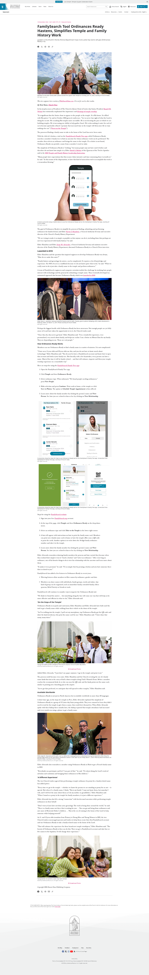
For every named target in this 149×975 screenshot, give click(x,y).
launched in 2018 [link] (89, 275)
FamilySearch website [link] (58, 514)
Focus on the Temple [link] (58, 128)
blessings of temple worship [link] (87, 111)
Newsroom (6, 12)
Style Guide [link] (57, 906)
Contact (126, 12)
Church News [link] (52, 105)
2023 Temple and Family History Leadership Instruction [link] (65, 153)
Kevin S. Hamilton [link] (72, 232)
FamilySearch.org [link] (61, 518)
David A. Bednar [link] (76, 150)
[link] (38, 891)
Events (120, 12)
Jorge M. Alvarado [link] (63, 245)
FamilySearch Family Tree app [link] (77, 136)
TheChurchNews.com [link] (67, 101)
